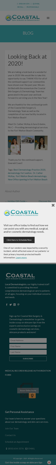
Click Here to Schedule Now (19, 240)
